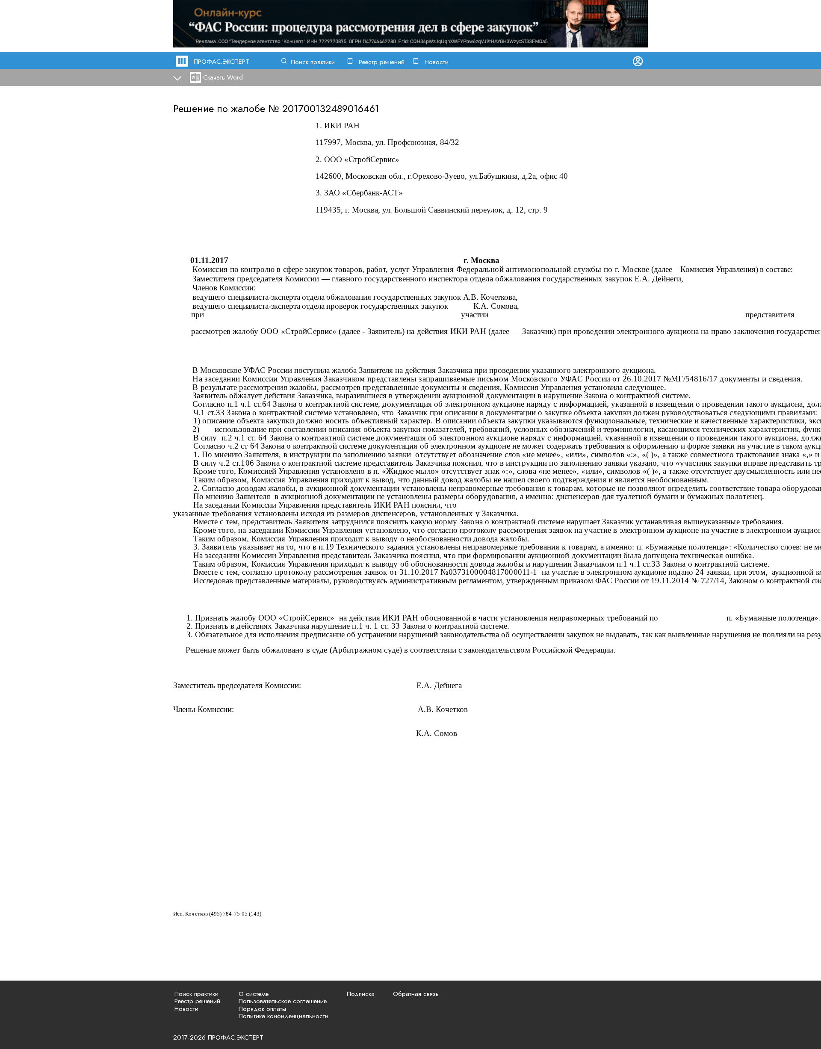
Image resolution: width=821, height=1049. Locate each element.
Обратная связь (416, 994)
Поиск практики (313, 62)
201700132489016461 (330, 108)
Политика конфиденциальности (283, 1016)
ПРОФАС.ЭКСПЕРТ (221, 61)
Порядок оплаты (262, 1009)
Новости (437, 62)
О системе (254, 994)
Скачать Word (223, 77)
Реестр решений (382, 62)
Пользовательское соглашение (283, 1001)
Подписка (361, 994)
